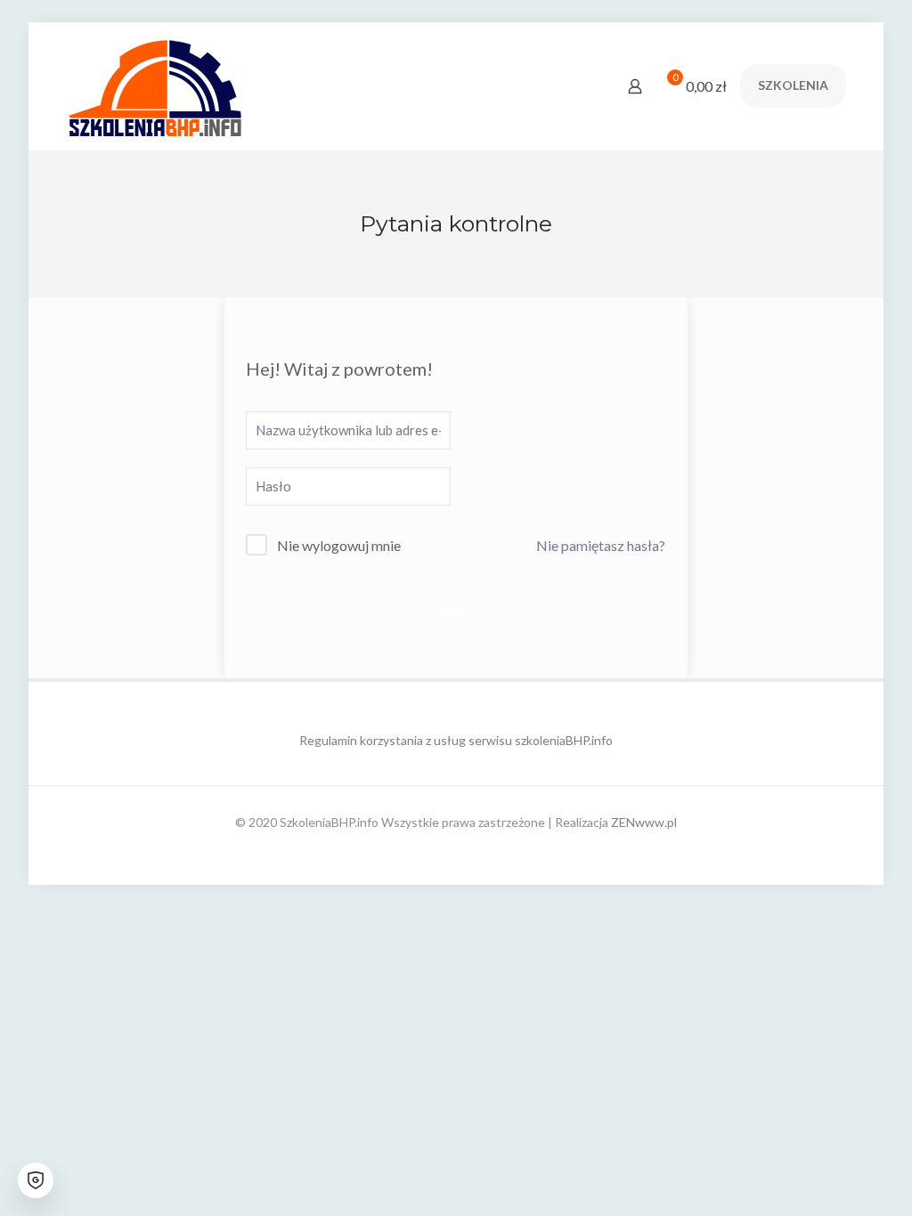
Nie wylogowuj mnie (339, 545)
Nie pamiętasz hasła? (600, 545)
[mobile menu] (573, 86)
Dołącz (456, 610)
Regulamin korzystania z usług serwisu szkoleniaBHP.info (456, 740)
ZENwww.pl (644, 822)
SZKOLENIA (793, 85)
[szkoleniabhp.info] (155, 86)
